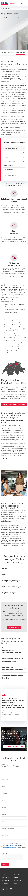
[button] (14, 149)
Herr (11, 766)
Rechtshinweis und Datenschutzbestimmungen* (13, 843)
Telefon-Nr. (5, 793)
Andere (17, 766)
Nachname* (5, 779)
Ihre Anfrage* (5, 835)
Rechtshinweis (13, 845)
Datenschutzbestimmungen (10, 847)
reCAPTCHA (4, 853)
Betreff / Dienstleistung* (8, 828)
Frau (5, 766)
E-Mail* (4, 786)
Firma (3, 800)
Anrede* (3, 764)
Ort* (3, 821)
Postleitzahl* (5, 814)
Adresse (4, 807)
